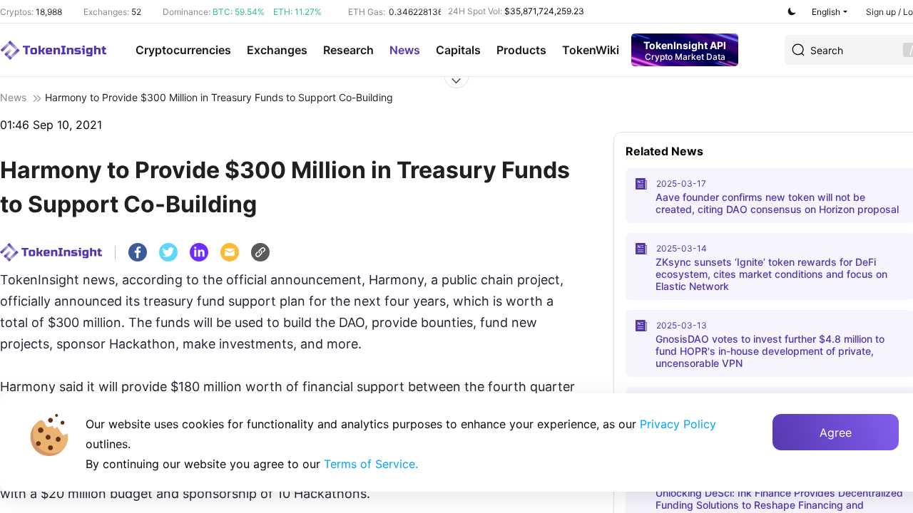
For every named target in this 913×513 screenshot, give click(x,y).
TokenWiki (590, 50)
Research (348, 50)
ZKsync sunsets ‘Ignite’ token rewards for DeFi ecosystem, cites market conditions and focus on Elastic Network (771, 274)
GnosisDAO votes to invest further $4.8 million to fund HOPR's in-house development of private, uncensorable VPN (770, 351)
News (404, 50)
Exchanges (277, 50)
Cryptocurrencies (183, 50)
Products (521, 50)
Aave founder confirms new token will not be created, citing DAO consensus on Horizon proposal (777, 203)
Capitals (458, 50)
